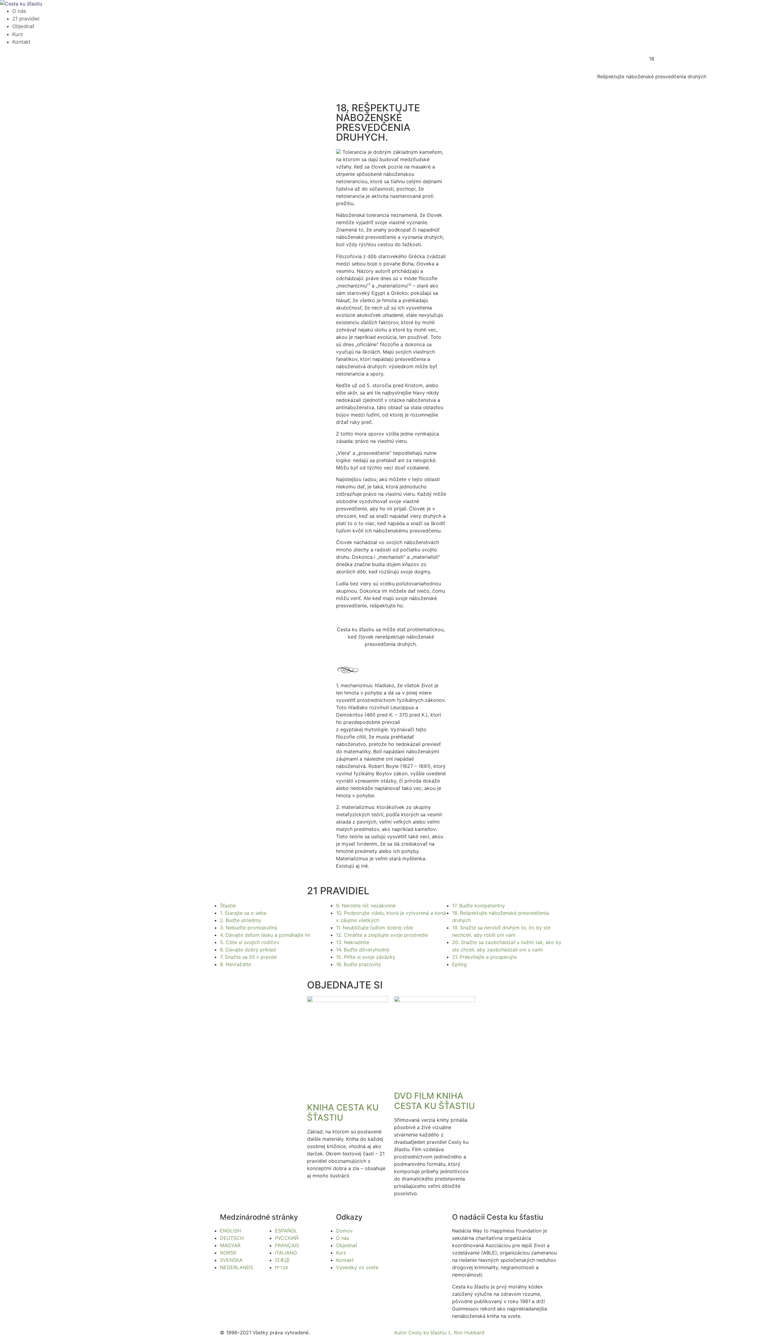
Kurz (17, 34)
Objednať (23, 26)
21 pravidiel (25, 19)
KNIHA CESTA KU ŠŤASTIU (343, 1112)
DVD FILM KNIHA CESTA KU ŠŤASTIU (434, 1101)
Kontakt (21, 42)
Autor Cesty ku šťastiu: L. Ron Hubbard (439, 1332)
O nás (19, 11)
